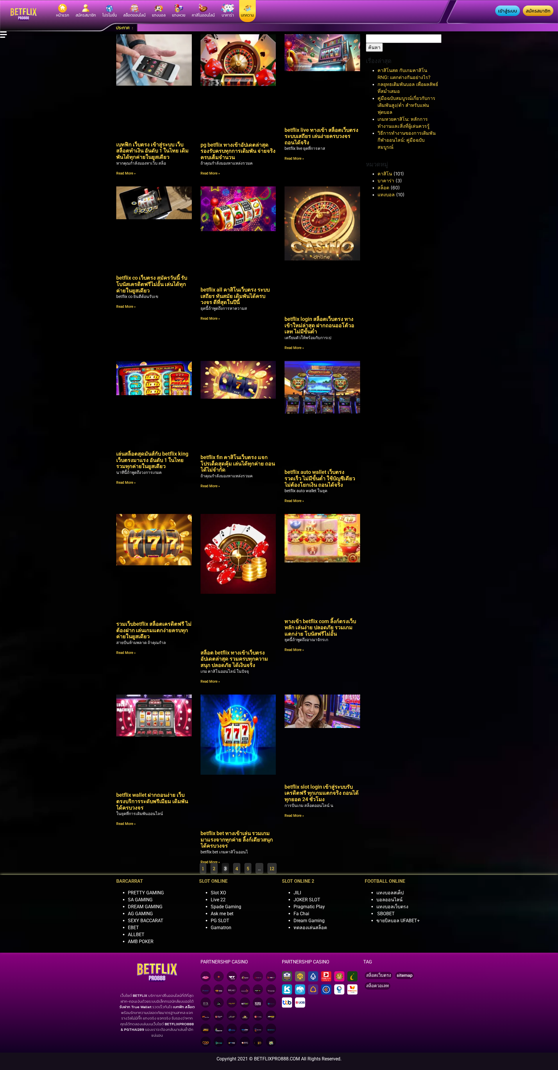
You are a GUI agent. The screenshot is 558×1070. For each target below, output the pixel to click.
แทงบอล (386, 194)
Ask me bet (222, 913)
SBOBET (386, 913)
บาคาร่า (386, 181)
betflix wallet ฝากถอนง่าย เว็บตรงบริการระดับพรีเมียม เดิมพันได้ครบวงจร (152, 801)
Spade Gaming (226, 906)
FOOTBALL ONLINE (385, 881)
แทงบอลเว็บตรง (392, 906)
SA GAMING (140, 899)
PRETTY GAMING (146, 892)
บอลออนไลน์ (389, 899)
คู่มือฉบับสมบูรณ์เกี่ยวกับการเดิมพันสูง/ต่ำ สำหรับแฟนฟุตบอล (406, 105)
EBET (133, 927)
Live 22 (218, 899)
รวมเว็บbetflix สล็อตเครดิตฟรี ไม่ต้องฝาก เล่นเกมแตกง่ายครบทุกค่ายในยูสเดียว (154, 630)
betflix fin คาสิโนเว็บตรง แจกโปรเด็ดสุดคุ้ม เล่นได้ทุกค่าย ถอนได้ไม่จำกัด (238, 463)
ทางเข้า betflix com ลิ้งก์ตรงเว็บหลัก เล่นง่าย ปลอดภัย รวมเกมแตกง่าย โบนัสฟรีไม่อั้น (320, 627)
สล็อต (383, 187)
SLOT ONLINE (213, 881)
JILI (297, 892)
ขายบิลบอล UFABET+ (398, 920)
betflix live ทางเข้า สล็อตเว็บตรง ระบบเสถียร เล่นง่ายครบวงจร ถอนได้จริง (321, 136)
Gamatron (221, 927)
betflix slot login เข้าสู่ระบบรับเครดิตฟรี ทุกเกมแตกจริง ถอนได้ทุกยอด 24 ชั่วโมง (322, 793)
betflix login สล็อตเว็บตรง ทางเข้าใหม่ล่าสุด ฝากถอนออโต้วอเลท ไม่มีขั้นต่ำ (319, 325)
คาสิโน (385, 174)
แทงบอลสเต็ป (390, 892)
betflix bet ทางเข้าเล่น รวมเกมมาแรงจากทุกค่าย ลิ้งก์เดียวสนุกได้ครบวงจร (237, 839)
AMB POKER (140, 941)
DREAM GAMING (145, 906)
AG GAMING (140, 913)
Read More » (126, 173)
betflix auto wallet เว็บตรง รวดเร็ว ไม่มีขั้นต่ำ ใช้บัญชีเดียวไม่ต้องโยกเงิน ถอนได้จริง (320, 478)
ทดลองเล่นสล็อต (310, 927)
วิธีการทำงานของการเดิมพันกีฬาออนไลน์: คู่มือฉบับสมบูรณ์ (407, 140)
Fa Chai (301, 913)
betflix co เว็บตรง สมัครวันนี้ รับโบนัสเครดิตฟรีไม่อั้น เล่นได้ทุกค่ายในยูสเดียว (151, 284)
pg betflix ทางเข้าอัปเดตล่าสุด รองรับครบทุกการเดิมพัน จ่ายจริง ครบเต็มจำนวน (238, 151)
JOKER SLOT (307, 899)
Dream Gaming (309, 920)
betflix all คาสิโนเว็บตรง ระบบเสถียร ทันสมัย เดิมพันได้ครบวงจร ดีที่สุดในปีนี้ (235, 296)
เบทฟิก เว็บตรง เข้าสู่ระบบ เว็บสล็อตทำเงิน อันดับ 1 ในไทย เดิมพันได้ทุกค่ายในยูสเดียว (152, 150)
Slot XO (218, 892)
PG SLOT (220, 920)
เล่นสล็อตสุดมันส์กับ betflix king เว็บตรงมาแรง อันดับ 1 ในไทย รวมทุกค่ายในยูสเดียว (152, 460)
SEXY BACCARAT (145, 920)
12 (273, 867)
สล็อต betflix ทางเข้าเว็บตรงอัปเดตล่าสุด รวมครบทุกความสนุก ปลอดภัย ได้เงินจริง (234, 659)
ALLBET (136, 934)
